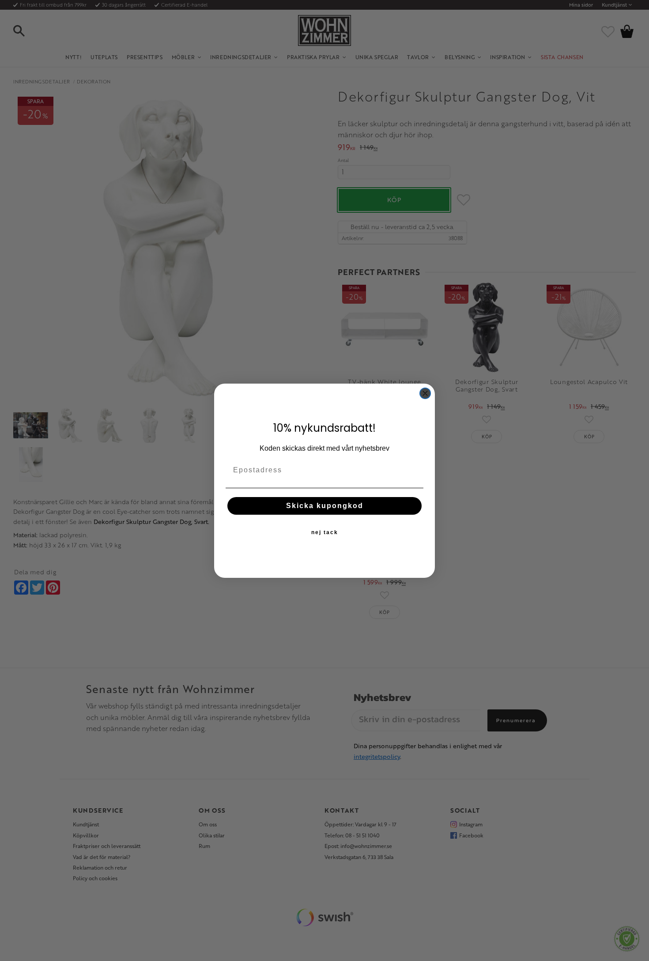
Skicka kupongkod (324, 505)
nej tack (324, 532)
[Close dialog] (425, 393)
